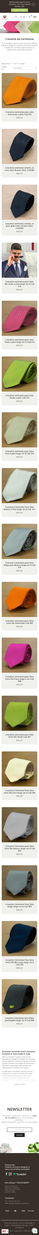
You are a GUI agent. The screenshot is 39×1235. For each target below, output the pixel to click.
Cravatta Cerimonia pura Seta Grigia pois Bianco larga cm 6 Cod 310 (19, 565)
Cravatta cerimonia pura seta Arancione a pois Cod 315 (20, 113)
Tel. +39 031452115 (12, 1201)
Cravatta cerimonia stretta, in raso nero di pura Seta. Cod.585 (19, 169)
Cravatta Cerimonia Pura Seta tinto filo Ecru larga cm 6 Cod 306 (19, 791)
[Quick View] (25, 93)
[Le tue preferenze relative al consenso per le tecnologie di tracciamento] (35, 1231)
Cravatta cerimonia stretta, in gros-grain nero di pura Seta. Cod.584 (19, 226)
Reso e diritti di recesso (12, 1189)
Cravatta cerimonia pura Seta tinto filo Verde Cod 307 (19, 736)
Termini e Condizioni (11, 1186)
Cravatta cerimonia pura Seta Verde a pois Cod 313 (19, 396)
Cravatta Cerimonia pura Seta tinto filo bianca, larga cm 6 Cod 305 (19, 848)
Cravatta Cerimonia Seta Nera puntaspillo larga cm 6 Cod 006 (19, 1019)
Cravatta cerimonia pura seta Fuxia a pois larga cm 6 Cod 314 (19, 341)
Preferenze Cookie (29, 1231)
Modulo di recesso (10, 1192)
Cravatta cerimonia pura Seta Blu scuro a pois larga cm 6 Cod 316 (19, 284)
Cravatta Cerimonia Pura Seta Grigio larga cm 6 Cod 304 (19, 905)
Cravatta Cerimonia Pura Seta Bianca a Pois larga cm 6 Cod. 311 (19, 508)
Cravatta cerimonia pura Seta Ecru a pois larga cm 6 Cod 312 (19, 452)
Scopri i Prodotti (19, 10)
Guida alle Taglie (10, 1190)
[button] (5, 1231)
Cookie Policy (18, 1231)
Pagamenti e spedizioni (12, 1187)
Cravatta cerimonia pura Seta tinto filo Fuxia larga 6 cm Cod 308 (19, 678)
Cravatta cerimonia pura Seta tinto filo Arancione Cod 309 (19, 622)
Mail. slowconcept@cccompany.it (17, 1203)
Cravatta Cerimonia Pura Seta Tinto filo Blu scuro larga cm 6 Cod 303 (19, 962)
